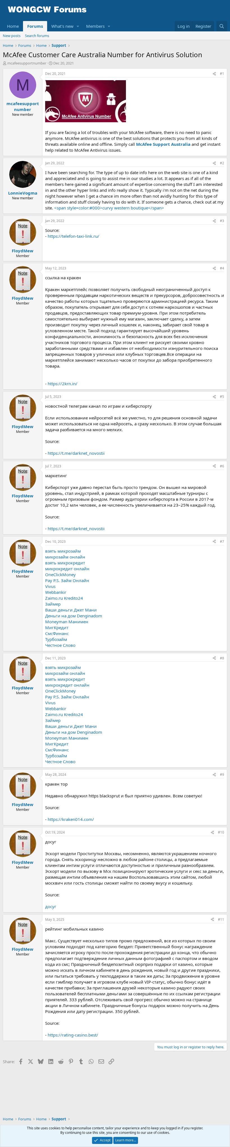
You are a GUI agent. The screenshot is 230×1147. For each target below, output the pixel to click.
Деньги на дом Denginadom (73, 615)
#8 (222, 658)
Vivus (50, 586)
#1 (222, 73)
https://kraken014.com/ (71, 819)
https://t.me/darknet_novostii (76, 453)
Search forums (37, 35)
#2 (222, 163)
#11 (221, 919)
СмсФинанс (57, 633)
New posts (11, 35)
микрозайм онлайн (65, 557)
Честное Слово (60, 645)
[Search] (221, 26)
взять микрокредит (65, 563)
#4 (222, 268)
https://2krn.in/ (62, 383)
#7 (222, 541)
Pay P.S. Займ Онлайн (67, 580)
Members (95, 26)
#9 (222, 774)
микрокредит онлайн (67, 568)
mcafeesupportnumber (26, 63)
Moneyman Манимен (66, 621)
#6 (222, 466)
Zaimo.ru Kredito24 (64, 598)
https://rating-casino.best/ (73, 1035)
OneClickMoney (60, 574)
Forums (35, 26)
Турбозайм (56, 639)
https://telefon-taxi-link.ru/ (73, 236)
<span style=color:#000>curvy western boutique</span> (109, 208)
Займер (53, 604)
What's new (62, 26)
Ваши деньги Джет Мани (71, 610)
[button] (78, 26)
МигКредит (56, 627)
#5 (222, 396)
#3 (222, 220)
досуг (50, 906)
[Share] (214, 74)
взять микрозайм (63, 551)
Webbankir (55, 592)
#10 (221, 832)
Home (13, 26)
